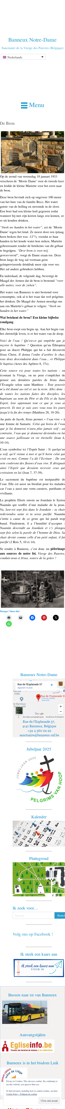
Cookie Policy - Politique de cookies (21, 1094)
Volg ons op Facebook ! (33, 934)
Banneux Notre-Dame (32, 39)
